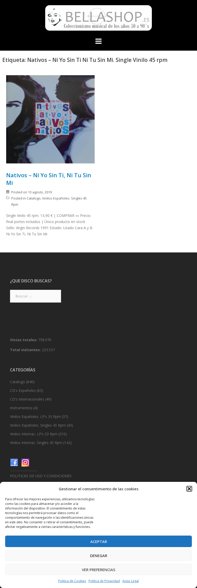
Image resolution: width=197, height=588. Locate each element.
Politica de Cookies (72, 581)
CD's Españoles (23, 390)
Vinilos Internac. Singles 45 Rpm (36, 442)
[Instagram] (25, 462)
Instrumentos (21, 407)
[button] (189, 488)
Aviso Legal (130, 581)
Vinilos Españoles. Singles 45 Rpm (38, 425)
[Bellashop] (98, 19)
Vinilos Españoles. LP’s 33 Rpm (35, 416)
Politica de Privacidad (104, 581)
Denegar (98, 555)
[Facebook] (14, 462)
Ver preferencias (98, 569)
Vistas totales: (24, 339)
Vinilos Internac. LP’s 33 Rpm (33, 433)
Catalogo (34, 198)
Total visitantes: (26, 349)
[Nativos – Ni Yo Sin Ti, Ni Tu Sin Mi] (50, 118)
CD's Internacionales (27, 399)
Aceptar (98, 541)
